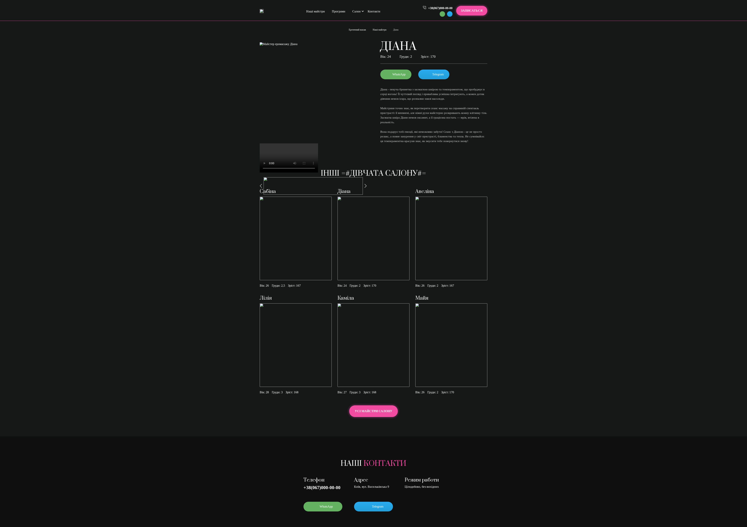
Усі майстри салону (373, 411)
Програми (338, 11)
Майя (421, 298)
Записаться (472, 10)
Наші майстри (315, 11)
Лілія (266, 298)
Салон (356, 11)
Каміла (346, 298)
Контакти (374, 11)
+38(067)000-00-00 (321, 487)
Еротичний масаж (357, 29)
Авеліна (424, 191)
